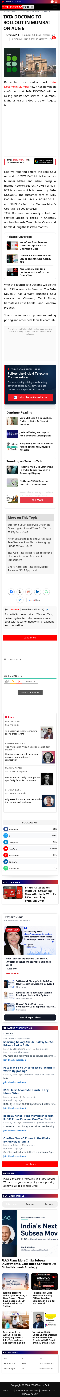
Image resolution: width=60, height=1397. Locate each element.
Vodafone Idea (46, 1363)
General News (46, 1368)
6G (5, 1358)
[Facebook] (11, 592)
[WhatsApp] (46, 592)
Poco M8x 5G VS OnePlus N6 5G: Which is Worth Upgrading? (29, 1069)
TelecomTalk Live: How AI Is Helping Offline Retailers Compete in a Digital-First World (44, 1298)
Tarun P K (13, 34)
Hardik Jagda (12, 721)
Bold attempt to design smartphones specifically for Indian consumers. (22, 779)
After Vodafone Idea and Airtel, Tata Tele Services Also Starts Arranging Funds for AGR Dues (29, 542)
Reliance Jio (9, 1368)
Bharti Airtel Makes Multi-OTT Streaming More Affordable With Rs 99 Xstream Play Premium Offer (40, 894)
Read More (36, 500)
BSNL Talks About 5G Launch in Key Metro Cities (25, 1091)
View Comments (30, 692)
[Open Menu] (55, 7)
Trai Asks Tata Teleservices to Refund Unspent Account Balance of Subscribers (30, 556)
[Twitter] (20, 592)
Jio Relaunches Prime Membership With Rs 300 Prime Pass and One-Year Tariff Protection (28, 1117)
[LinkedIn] (37, 592)
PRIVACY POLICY (30, 1393)
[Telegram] (20, 600)
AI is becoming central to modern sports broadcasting (21, 732)
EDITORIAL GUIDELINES (27, 1390)
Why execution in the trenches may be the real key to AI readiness (23, 801)
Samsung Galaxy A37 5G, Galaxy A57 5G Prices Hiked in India (28, 1043)
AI (23, 1368)
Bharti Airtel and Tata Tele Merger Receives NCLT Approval (28, 568)
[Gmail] (29, 592)
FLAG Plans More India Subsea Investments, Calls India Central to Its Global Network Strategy (29, 1263)
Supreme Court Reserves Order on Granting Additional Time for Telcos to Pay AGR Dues (29, 528)
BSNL (24, 1363)
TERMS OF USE (47, 1390)
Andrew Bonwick (15, 743)
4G (41, 1358)
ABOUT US (8, 1390)
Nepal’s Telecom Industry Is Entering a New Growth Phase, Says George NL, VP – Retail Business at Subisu (15, 1299)
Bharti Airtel (9, 1363)
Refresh (9, 1033)
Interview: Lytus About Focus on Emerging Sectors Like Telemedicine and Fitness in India (14, 1337)
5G (23, 1358)
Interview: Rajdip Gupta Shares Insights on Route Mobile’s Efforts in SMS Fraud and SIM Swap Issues (44, 1337)
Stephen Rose (13, 789)
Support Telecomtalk (14, 2)
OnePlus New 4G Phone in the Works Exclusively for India (26, 1140)
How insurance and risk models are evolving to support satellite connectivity (21, 757)
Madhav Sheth (13, 768)
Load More (30, 637)
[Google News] (34, 600)
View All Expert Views (30, 1017)
